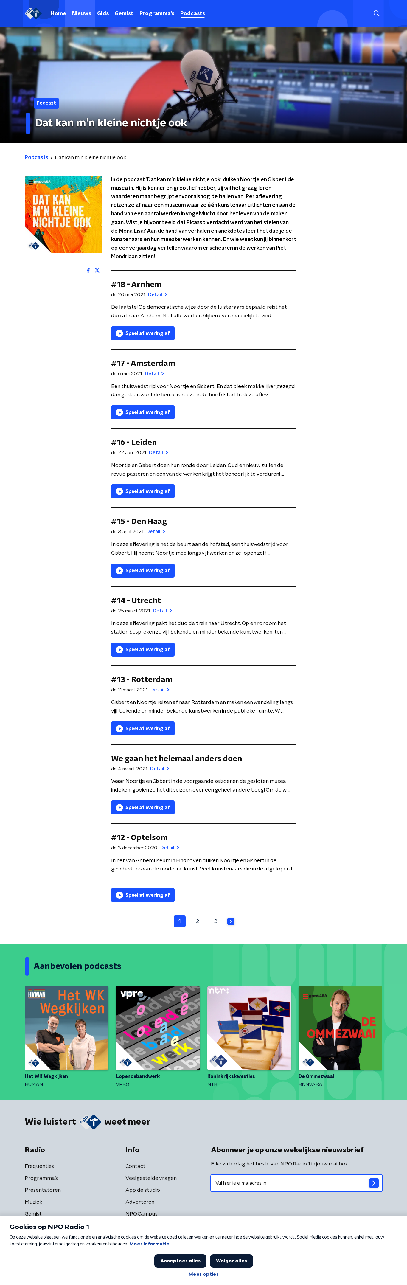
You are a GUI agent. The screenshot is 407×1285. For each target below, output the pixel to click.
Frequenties (39, 1166)
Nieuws (81, 13)
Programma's (156, 13)
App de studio (142, 1190)
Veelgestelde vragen (151, 1178)
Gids (103, 13)
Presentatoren (43, 1190)
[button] (376, 13)
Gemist (124, 13)
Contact (135, 1166)
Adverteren (139, 1202)
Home (58, 13)
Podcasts (192, 13)
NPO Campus (141, 1214)
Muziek (33, 1202)
